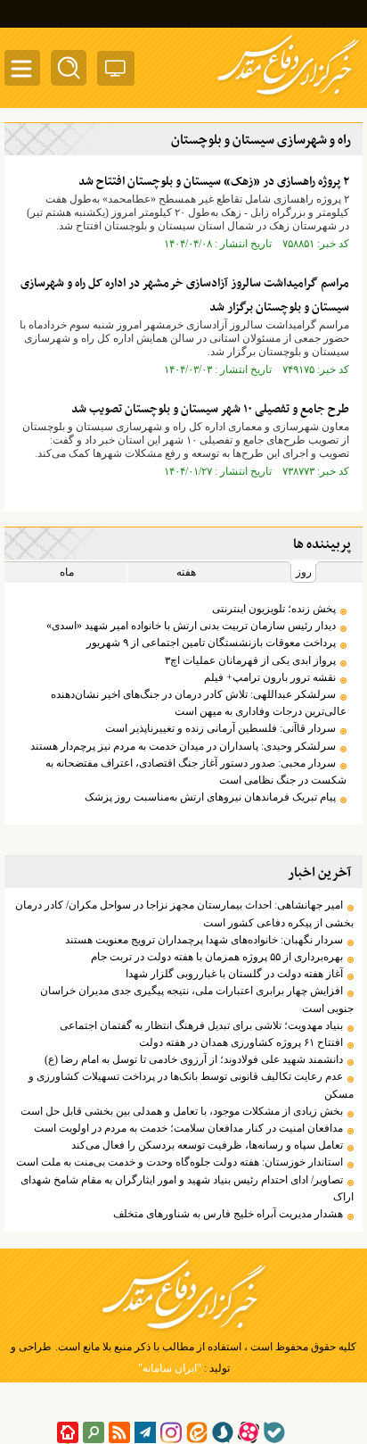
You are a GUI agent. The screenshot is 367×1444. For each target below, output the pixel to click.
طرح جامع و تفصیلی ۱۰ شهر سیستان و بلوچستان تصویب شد (210, 409)
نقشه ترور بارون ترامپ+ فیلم (270, 677)
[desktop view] (116, 72)
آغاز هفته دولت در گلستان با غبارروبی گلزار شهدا (234, 973)
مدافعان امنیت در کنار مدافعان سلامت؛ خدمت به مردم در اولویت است (188, 1128)
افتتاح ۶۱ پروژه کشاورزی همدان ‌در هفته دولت (241, 1042)
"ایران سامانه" (169, 1368)
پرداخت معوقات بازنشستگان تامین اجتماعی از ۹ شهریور (211, 642)
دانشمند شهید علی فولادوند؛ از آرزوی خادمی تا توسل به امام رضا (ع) (194, 1059)
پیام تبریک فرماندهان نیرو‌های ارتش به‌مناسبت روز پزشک (210, 797)
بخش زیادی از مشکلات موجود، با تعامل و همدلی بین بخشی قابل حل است (180, 1111)
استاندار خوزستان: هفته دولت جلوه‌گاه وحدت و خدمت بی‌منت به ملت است (179, 1162)
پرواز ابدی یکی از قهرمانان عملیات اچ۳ (250, 660)
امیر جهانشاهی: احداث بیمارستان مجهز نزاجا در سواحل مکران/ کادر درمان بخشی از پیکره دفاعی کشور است (184, 913)
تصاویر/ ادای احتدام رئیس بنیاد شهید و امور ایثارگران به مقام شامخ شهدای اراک (187, 1188)
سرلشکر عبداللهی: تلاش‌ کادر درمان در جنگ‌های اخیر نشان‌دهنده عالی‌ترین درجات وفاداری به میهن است (199, 703)
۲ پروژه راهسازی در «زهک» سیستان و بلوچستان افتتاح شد (213, 181)
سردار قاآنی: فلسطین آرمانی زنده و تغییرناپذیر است (220, 728)
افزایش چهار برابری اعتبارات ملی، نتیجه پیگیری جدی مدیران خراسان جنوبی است (197, 999)
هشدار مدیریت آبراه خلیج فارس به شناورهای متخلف (228, 1213)
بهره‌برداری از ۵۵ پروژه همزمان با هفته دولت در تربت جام (217, 956)
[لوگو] (288, 96)
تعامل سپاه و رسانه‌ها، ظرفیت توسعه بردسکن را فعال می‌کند (207, 1145)
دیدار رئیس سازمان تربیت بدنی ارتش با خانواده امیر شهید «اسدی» (191, 625)
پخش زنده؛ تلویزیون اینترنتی (274, 608)
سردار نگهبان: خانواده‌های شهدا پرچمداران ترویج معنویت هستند (204, 940)
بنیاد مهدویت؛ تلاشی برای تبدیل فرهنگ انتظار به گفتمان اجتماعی (201, 1025)
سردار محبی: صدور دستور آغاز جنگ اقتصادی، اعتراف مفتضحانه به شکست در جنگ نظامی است (196, 771)
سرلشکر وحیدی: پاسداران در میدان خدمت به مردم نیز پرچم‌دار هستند (183, 746)
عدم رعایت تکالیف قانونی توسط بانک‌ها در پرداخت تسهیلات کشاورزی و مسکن (191, 1085)
